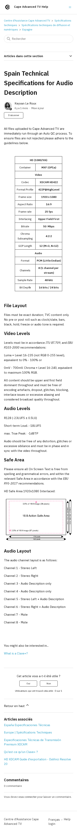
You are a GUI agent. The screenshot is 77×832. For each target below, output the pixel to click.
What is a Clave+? (16, 653)
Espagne (27, 29)
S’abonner (13, 115)
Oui (28, 683)
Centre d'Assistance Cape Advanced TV (27, 20)
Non (49, 683)
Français (54, 819)
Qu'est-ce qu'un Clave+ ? (21, 752)
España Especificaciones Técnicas (27, 725)
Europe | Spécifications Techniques (28, 732)
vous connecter (27, 797)
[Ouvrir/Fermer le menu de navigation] (70, 7)
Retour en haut (14, 706)
